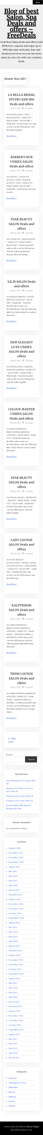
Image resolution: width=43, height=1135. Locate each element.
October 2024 (15, 913)
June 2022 (13, 1043)
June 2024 (13, 932)
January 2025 (14, 899)
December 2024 (16, 904)
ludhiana (12, 1096)
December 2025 (16, 853)
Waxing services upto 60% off (19, 796)
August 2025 (14, 867)
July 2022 (13, 1039)
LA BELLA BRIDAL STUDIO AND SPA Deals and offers (21, 99)
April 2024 (13, 941)
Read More (12, 136)
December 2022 (16, 1016)
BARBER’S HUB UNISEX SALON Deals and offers (21, 161)
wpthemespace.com (22, 1129)
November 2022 (16, 1020)
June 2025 (13, 876)
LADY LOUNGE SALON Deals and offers (21, 544)
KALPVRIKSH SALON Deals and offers (21, 610)
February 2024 (15, 950)
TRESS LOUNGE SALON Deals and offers (21, 678)
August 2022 (14, 1034)
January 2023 (15, 1011)
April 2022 (13, 1053)
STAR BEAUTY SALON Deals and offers (21, 223)
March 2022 (14, 1057)
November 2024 (16, 908)
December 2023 (16, 960)
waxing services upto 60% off (19, 800)
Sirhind (12, 1106)
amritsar (13, 1078)
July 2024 (13, 927)
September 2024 (16, 918)
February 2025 (15, 894)
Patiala (12, 1101)
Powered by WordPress (15, 1126)
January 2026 (15, 848)
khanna (12, 1092)
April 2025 (13, 885)
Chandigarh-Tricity (17, 1082)
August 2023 (14, 978)
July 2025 (13, 871)
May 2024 (13, 936)
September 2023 (16, 974)
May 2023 (13, 992)
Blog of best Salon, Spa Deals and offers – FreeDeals (21, 23)
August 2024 (14, 922)
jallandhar (13, 1087)
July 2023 (13, 983)
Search (9, 754)
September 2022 (16, 1029)
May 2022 (13, 1048)
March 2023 (14, 1002)
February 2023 (15, 1006)
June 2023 (13, 988)
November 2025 (16, 857)
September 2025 (16, 862)
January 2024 (15, 955)
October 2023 (15, 969)
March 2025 (14, 890)
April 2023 (13, 997)
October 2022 (15, 1025)
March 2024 (14, 946)
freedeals (29, 108)
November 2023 (16, 964)
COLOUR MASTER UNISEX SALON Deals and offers (21, 413)
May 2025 (13, 880)
